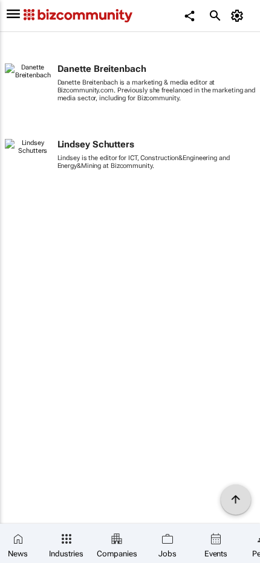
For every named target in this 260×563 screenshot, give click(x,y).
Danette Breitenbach (101, 68)
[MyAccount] (239, 16)
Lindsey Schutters (95, 144)
